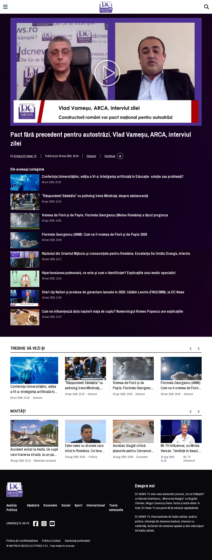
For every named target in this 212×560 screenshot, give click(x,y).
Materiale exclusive (45, 460)
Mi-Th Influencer (189, 458)
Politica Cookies (51, 541)
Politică (93, 457)
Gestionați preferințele (77, 541)
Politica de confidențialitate (22, 541)
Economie (142, 457)
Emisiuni (91, 156)
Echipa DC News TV (25, 156)
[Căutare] (206, 6)
